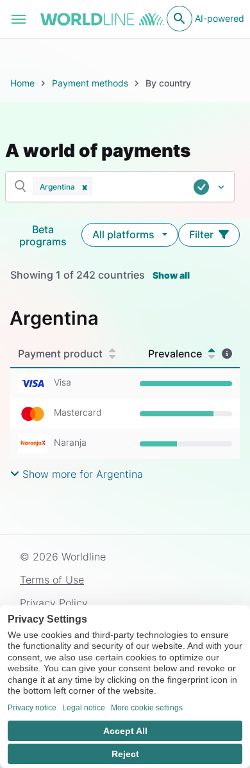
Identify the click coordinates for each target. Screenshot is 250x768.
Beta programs (43, 235)
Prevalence (175, 353)
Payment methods (90, 83)
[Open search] (179, 18)
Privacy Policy (54, 602)
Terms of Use (52, 579)
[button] (85, 186)
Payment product (60, 353)
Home (22, 83)
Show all (171, 275)
